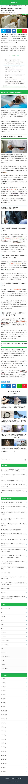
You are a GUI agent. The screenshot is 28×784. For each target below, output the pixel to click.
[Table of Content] (18, 56)
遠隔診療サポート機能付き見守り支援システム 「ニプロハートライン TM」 (14, 71)
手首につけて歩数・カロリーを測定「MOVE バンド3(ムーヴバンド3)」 (14, 80)
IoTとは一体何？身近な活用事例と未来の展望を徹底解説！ (13, 513)
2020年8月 (4, 727)
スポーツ (3, 632)
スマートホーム (5, 644)
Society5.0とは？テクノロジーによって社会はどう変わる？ (13, 544)
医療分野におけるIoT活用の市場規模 (12, 60)
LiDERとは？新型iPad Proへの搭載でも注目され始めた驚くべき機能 (13, 518)
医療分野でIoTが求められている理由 (14, 62)
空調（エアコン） (6, 656)
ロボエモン (14, 2)
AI (1, 612)
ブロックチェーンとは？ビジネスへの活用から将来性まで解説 (13, 577)
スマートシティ (5, 640)
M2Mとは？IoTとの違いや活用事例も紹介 (11, 529)
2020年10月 (4, 719)
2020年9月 (4, 723)
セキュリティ (5, 668)
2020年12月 (4, 710)
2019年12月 (4, 755)
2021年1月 (4, 706)
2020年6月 (4, 735)
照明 (3, 660)
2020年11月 (4, 714)
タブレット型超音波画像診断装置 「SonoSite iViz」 (14, 76)
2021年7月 (4, 682)
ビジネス (4, 381)
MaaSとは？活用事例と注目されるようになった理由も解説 (13, 534)
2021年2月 (4, 702)
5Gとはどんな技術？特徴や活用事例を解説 (11, 502)
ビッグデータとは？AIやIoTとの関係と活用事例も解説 (13, 567)
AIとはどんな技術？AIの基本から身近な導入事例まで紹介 (13, 507)
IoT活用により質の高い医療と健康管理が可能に (13, 84)
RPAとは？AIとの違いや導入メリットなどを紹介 (13, 539)
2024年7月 (4, 678)
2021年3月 (4, 698)
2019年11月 (4, 759)
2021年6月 (4, 686)
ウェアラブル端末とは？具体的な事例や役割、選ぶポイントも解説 (13, 550)
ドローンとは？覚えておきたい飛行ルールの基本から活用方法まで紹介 (13, 562)
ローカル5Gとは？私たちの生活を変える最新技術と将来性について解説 (13, 583)
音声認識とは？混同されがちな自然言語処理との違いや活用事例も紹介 (13, 597)
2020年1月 (4, 751)
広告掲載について (5, 588)
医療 (9, 381)
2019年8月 (4, 771)
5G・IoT (3, 616)
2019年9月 (4, 767)
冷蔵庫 (3, 664)
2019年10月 (4, 763)
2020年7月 (4, 731)
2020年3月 (4, 747)
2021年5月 (4, 690)
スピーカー (4, 652)
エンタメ (3, 636)
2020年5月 (4, 739)
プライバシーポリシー (6, 572)
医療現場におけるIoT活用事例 (13, 63)
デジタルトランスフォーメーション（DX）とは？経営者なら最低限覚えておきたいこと (13, 556)
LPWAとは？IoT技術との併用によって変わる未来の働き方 (13, 524)
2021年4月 (4, 694)
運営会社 (3, 592)
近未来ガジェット (5, 608)
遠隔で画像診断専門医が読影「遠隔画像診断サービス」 (14, 66)
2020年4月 (4, 743)
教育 (2, 628)
